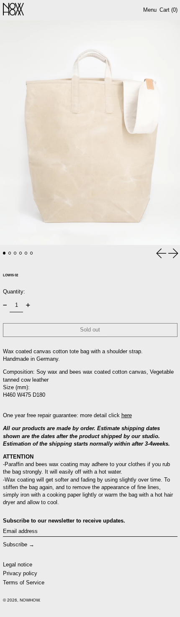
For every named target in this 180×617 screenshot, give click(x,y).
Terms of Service (23, 582)
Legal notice (17, 564)
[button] (90, 132)
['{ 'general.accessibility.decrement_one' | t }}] (5, 305)
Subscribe (15, 544)
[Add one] (28, 305)
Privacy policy (20, 573)
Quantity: (14, 291)
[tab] (4, 253)
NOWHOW (29, 600)
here (126, 415)
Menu (150, 10)
